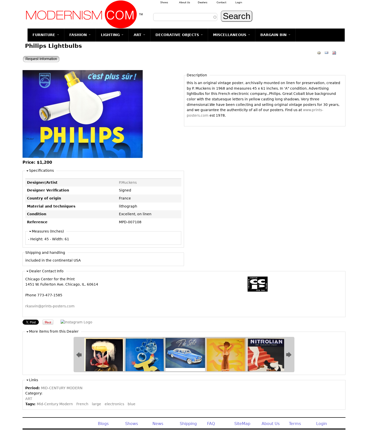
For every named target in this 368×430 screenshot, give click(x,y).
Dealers (202, 2)
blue (131, 404)
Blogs (103, 423)
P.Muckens (128, 182)
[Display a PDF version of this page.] (334, 53)
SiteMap (242, 423)
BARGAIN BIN (274, 35)
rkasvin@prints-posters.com (50, 306)
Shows (164, 2)
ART (138, 35)
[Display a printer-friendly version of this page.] (319, 53)
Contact (221, 2)
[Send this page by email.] (326, 53)
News (157, 423)
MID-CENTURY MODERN (61, 388)
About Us (184, 2)
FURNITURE (45, 35)
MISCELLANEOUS (230, 35)
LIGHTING (111, 35)
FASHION (78, 35)
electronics (114, 404)
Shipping (188, 423)
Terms (295, 423)
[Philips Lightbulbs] (83, 157)
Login (238, 2)
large (96, 404)
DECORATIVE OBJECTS (177, 35)
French (82, 404)
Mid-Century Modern (55, 404)
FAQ (211, 423)
